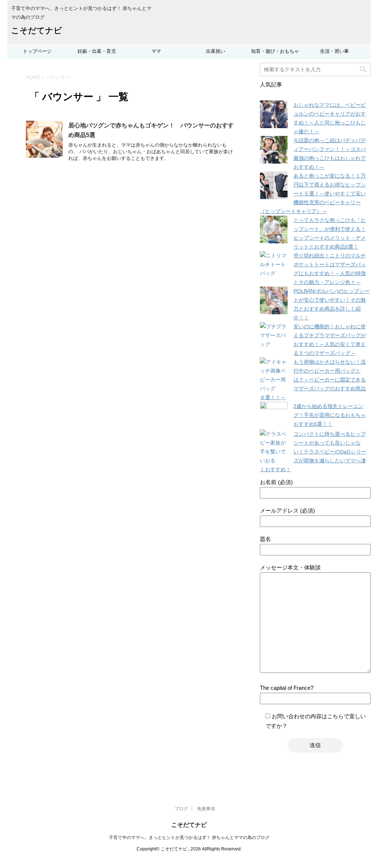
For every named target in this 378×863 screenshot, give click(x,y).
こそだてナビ (36, 30)
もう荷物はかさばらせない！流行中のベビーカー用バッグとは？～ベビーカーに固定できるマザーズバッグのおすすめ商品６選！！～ (313, 379)
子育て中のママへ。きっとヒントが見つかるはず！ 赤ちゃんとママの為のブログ (189, 837)
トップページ (37, 51)
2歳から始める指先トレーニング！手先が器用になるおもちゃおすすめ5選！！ (329, 415)
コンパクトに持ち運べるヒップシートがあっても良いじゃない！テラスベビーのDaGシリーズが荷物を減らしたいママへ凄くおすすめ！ (313, 451)
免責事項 (206, 808)
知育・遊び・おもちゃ (275, 51)
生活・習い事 (334, 51)
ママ (156, 51)
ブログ (181, 808)
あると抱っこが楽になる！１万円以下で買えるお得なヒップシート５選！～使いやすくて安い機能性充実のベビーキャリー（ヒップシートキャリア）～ (313, 193)
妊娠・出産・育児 (97, 51)
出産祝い (215, 51)
